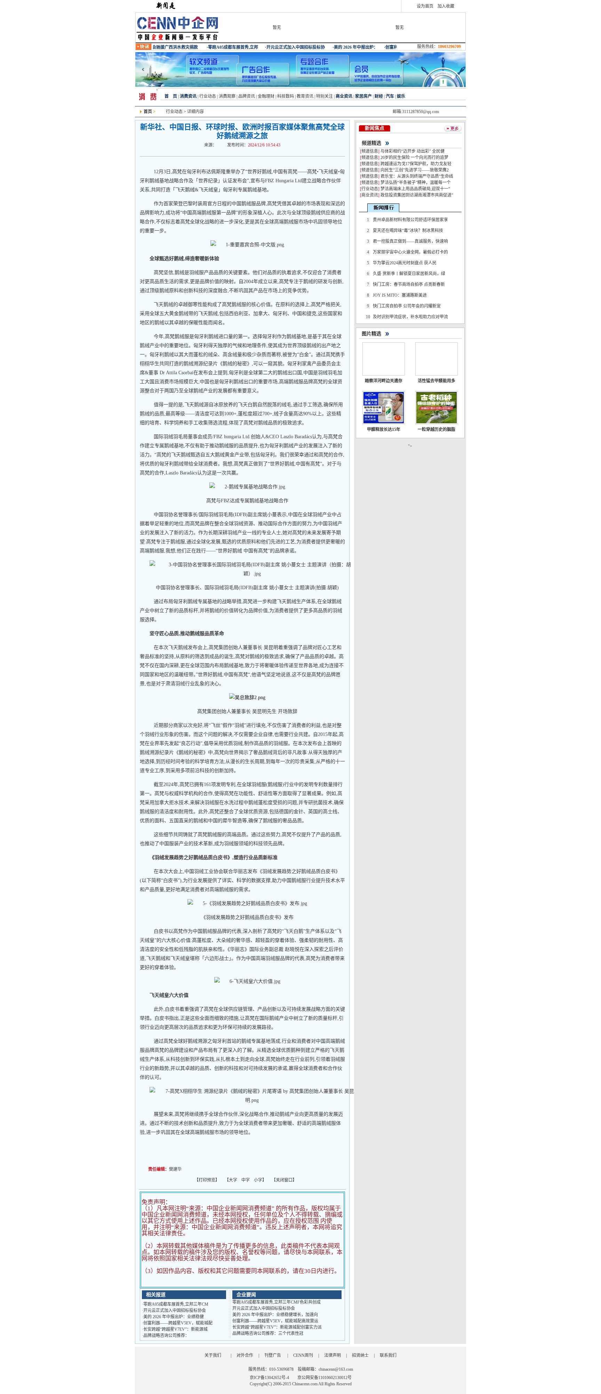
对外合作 (245, 1355)
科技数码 (285, 96)
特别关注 (324, 96)
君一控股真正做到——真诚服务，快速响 (410, 241)
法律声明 (332, 1355)
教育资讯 (305, 96)
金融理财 (266, 96)
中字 (245, 1180)
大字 (233, 1180)
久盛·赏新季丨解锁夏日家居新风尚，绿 (409, 273)
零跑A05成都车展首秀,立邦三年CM (175, 1304)
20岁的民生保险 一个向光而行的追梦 (414, 157)
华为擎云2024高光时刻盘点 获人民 (404, 263)
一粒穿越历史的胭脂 (436, 429)
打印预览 (207, 1180)
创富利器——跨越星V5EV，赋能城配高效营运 (275, 1321)
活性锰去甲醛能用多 (436, 380)
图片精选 (371, 333)
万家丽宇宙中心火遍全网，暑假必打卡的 (410, 252)
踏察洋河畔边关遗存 (383, 380)
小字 (258, 1180)
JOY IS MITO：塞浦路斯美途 (400, 295)
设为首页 (425, 6)
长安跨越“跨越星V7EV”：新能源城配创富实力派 (277, 1327)
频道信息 (369, 151)
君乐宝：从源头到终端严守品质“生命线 (416, 176)
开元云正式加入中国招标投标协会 (174, 1310)
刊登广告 (272, 1355)
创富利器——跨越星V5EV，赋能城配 (178, 1323)
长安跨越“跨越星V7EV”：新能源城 (175, 1329)
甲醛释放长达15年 (383, 429)
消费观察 (227, 96)
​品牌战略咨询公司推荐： (166, 1335)
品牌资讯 (246, 96)
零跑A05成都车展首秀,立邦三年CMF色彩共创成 (276, 1302)
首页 (148, 111)
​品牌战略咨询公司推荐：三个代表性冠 (267, 1333)
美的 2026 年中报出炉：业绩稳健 (173, 1316)
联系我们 (388, 1355)
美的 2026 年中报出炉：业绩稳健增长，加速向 (275, 1314)
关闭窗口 (284, 1180)
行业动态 (207, 96)
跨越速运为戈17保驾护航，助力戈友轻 (415, 163)
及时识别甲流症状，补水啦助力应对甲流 (410, 316)
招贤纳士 (360, 1355)
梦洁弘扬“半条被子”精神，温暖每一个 (415, 182)
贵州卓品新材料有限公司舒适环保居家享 (410, 219)
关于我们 (213, 1355)
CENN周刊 (303, 1355)
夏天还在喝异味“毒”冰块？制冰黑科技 (408, 230)
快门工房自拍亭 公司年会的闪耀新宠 (407, 306)
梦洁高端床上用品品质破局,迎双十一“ (415, 188)
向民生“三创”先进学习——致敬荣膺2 (414, 170)
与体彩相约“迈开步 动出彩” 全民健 (412, 151)
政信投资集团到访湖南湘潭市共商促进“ (416, 195)
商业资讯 (369, 195)
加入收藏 (446, 6)
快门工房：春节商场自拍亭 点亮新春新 (409, 284)
